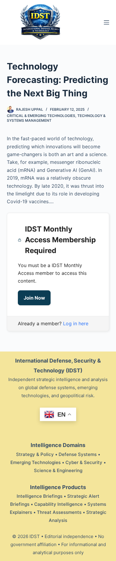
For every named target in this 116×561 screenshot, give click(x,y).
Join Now (34, 298)
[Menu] (106, 22)
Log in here (75, 323)
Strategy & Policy (35, 454)
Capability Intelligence (58, 504)
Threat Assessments (59, 512)
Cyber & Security (83, 462)
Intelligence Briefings (39, 496)
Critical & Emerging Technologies (41, 115)
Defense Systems (78, 454)
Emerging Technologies (35, 462)
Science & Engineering (58, 470)
